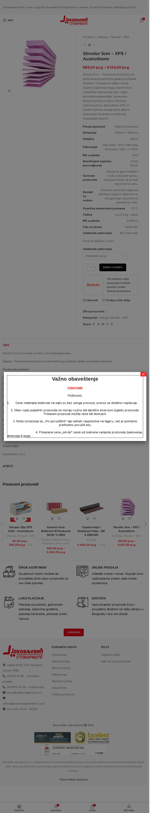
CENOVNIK (75, 388)
